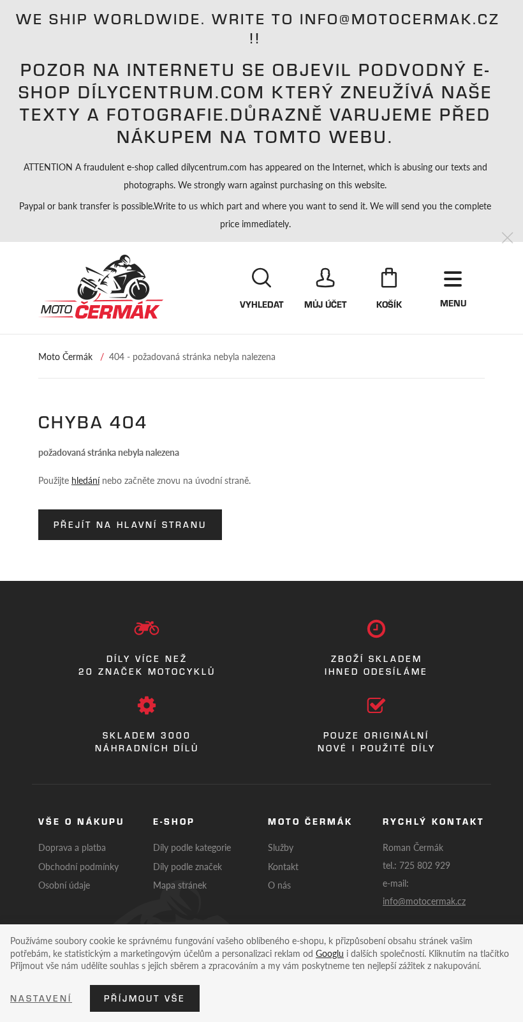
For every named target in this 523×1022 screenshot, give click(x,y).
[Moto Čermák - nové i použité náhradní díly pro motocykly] (100, 287)
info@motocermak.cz (424, 900)
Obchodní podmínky (78, 866)
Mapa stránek (180, 884)
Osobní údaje (64, 884)
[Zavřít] (507, 238)
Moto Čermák (65, 356)
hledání (85, 480)
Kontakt (283, 866)
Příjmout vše (145, 998)
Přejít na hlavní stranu (130, 524)
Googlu (330, 953)
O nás (279, 884)
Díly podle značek (187, 866)
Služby (280, 847)
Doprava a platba (72, 847)
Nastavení (41, 998)
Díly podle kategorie (192, 847)
